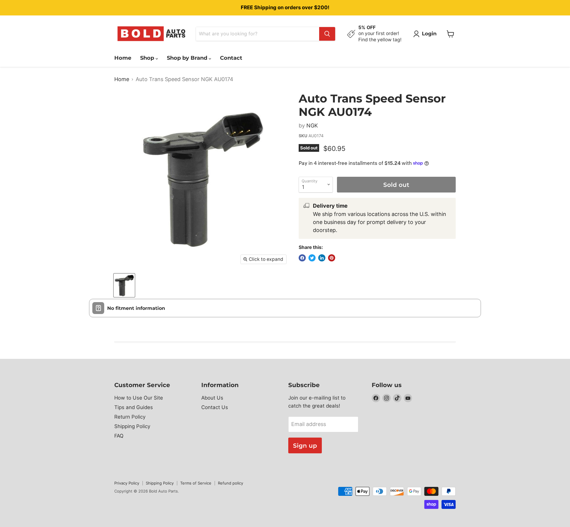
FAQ (119, 436)
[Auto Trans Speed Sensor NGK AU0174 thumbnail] (124, 285)
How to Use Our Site (138, 398)
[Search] (327, 34)
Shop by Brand (188, 58)
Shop (148, 58)
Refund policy (230, 483)
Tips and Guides (133, 407)
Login (429, 34)
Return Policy (129, 417)
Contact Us (214, 407)
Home (122, 58)
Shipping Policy (132, 426)
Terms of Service (195, 483)
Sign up (305, 445)
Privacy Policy (126, 483)
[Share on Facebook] (302, 257)
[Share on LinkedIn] (321, 257)
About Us (212, 398)
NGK (312, 125)
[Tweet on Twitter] (312, 257)
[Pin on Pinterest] (331, 257)
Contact (231, 58)
